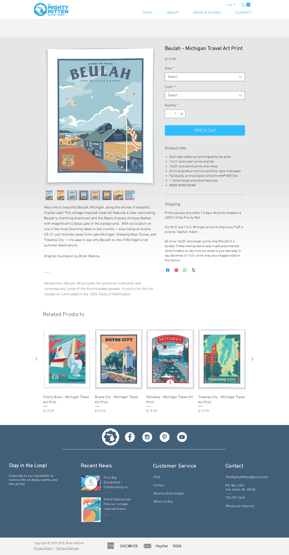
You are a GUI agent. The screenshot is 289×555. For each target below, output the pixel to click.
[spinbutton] (175, 114)
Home (48, 29)
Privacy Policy (43, 549)
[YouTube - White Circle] (182, 437)
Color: (170, 87)
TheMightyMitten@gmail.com (246, 478)
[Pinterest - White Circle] (165, 437)
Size (169, 69)
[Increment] (182, 114)
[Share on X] (193, 270)
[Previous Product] (36, 359)
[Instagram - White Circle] (147, 437)
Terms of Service (67, 549)
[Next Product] (252, 359)
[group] (144, 373)
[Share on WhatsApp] (185, 270)
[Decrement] (168, 114)
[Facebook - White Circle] (130, 437)
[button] (246, 4)
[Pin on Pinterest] (176, 270)
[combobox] (205, 77)
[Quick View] (67, 360)
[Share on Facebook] (167, 270)
